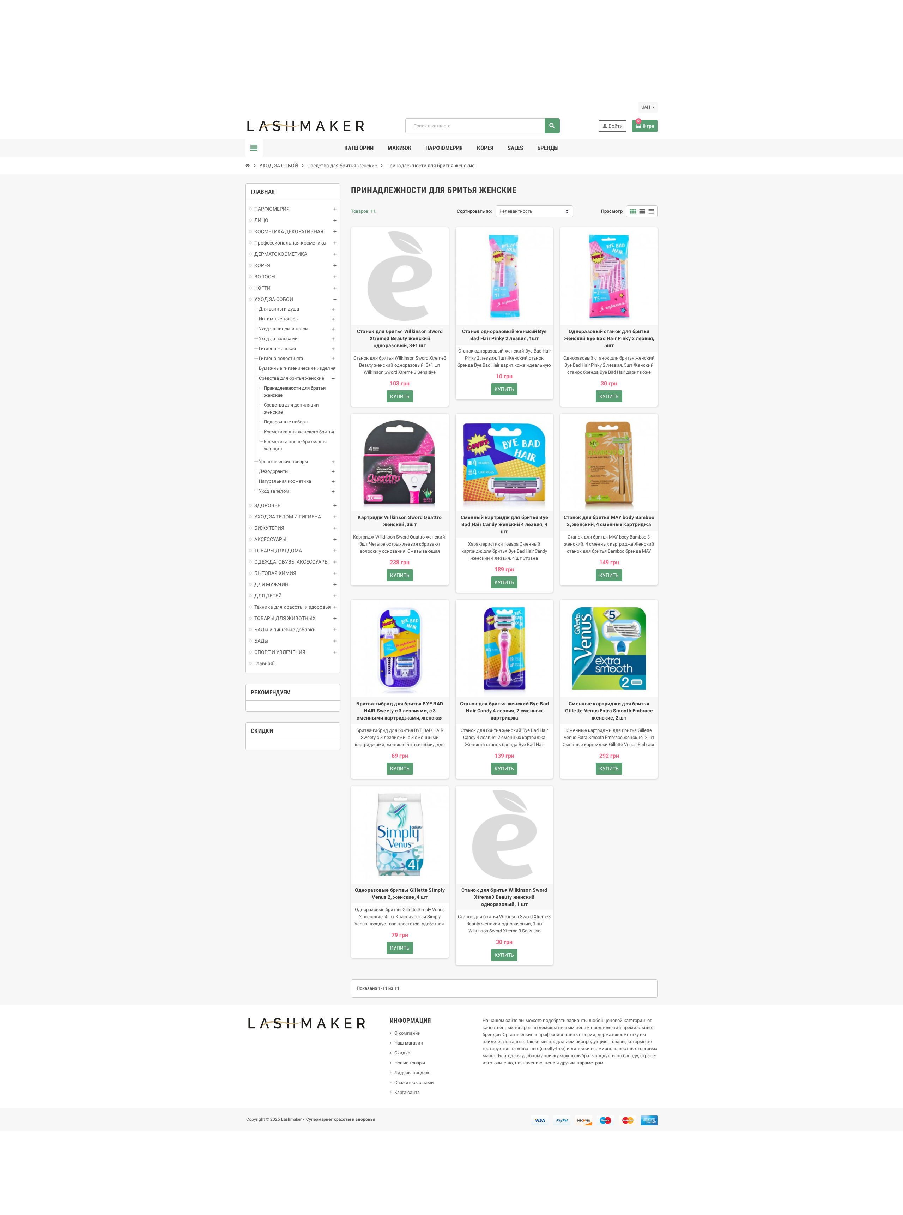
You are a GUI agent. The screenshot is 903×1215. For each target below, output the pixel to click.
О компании (407, 1033)
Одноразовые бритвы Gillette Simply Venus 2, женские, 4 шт (400, 893)
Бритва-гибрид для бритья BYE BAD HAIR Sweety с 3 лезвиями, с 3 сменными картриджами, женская (399, 711)
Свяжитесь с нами (414, 1082)
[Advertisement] (211, 49)
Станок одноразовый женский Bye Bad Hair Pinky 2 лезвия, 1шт (504, 335)
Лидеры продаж (411, 1072)
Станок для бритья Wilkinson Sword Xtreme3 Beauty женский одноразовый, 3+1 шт (400, 338)
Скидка (402, 1052)
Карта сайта (407, 1092)
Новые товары (409, 1062)
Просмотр (612, 211)
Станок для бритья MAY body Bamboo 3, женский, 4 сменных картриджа (609, 521)
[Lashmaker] (306, 125)
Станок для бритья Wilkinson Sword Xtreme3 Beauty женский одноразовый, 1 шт (504, 897)
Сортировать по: (474, 211)
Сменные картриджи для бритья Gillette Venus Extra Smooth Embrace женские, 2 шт (609, 711)
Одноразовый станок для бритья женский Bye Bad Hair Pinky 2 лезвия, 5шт (609, 338)
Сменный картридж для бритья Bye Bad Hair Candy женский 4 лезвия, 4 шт (505, 524)
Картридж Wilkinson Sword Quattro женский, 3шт (400, 521)
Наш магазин (408, 1043)
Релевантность (515, 211)
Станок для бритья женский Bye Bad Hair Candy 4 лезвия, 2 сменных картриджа (504, 711)
